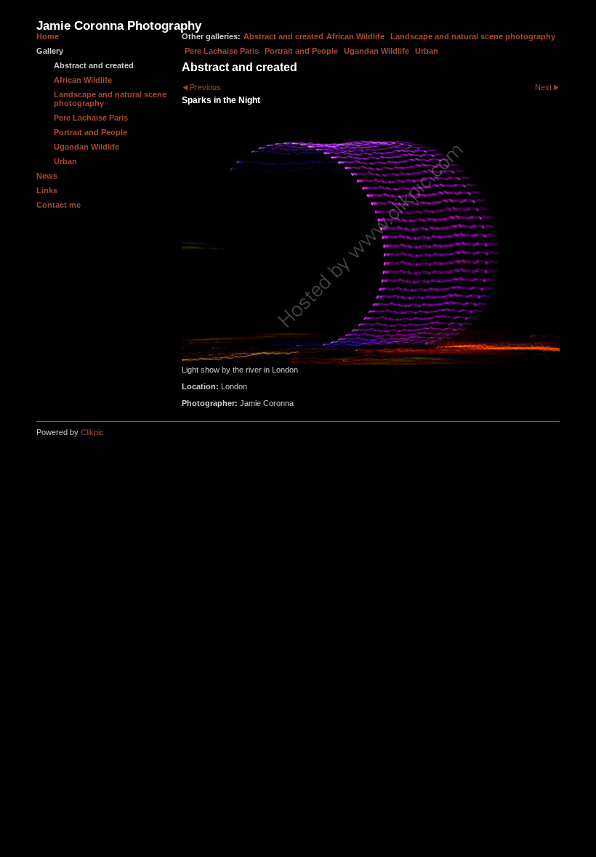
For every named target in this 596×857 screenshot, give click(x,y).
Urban (426, 50)
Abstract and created (283, 36)
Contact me (58, 204)
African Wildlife (355, 36)
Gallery (49, 50)
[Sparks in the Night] (371, 239)
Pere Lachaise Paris (222, 50)
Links (46, 190)
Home (47, 36)
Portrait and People (301, 50)
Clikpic (92, 432)
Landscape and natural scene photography (472, 36)
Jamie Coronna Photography (118, 26)
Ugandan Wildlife (376, 50)
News (46, 175)
